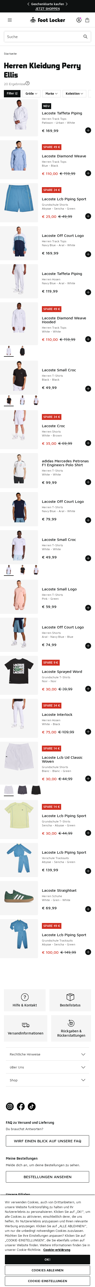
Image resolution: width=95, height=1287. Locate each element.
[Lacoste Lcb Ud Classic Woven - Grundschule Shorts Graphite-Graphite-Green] (22, 790)
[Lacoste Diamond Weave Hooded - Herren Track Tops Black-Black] (22, 351)
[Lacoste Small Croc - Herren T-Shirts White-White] (22, 400)
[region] (47, 6)
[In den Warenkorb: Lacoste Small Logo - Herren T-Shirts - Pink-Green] (88, 608)
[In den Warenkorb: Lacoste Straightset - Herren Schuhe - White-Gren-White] (88, 909)
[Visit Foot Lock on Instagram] (10, 1107)
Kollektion (73, 93)
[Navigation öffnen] (10, 20)
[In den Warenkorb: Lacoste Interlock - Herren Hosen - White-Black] (88, 732)
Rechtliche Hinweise (25, 1054)
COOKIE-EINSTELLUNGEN (47, 1281)
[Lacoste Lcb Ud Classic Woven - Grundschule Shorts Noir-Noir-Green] (36, 790)
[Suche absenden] (85, 36)
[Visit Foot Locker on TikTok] (32, 1107)
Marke (50, 93)
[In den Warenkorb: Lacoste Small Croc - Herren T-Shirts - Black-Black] (88, 389)
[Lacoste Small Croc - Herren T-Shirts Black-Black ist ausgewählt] (9, 400)
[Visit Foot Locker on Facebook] (21, 1107)
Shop (14, 1080)
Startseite (10, 53)
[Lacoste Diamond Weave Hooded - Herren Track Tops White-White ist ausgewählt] (9, 351)
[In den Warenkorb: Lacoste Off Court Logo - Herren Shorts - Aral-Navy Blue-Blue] (88, 646)
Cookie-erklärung (56, 1250)
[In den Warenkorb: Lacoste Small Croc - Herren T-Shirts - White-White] (88, 558)
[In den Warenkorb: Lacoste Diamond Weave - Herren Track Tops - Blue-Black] (88, 173)
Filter (10, 93)
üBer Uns (17, 1067)
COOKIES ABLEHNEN (47, 1270)
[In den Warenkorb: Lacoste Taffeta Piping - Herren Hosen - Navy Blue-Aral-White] (88, 292)
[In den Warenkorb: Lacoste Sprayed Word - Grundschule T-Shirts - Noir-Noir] (88, 689)
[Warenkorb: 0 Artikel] (87, 20)
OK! (47, 1259)
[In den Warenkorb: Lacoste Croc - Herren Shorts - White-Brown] (88, 443)
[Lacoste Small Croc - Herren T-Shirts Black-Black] (22, 570)
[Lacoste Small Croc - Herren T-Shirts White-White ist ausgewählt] (9, 570)
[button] (27, 83)
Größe (30, 93)
